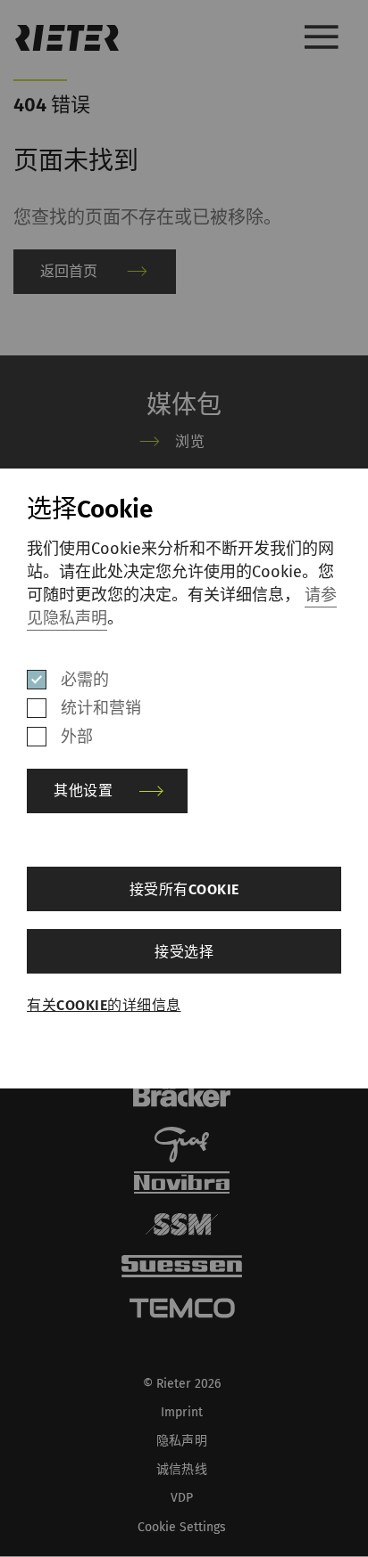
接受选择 (184, 951)
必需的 (85, 679)
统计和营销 (101, 708)
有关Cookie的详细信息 (104, 1005)
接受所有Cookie (184, 889)
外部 (77, 736)
